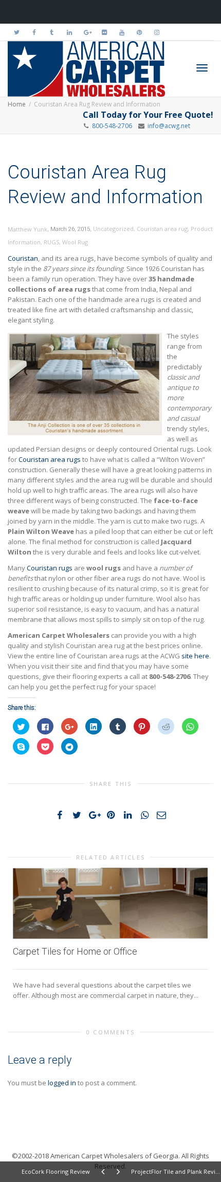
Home (17, 104)
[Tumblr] (51, 32)
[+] (110, 903)
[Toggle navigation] (202, 68)
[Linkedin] (69, 32)
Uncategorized (113, 228)
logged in (62, 1082)
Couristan (23, 258)
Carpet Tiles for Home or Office (75, 951)
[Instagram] (156, 32)
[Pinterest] (139, 32)
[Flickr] (104, 32)
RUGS (51, 242)
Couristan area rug (162, 228)
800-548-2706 (112, 125)
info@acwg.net (167, 125)
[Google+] (86, 32)
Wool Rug (75, 242)
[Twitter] (16, 32)
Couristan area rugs (50, 459)
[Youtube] (121, 32)
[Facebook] (34, 32)
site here (195, 655)
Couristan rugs (49, 567)
